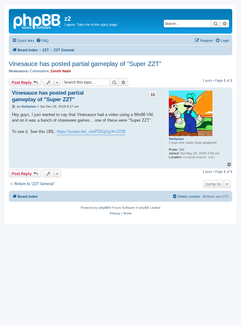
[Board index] (37, 20)
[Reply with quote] (153, 94)
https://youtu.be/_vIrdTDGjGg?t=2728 (91, 131)
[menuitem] (42, 40)
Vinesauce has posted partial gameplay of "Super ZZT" (85, 63)
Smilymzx (176, 138)
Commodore (39, 71)
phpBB (104, 207)
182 (182, 149)
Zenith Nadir (61, 71)
